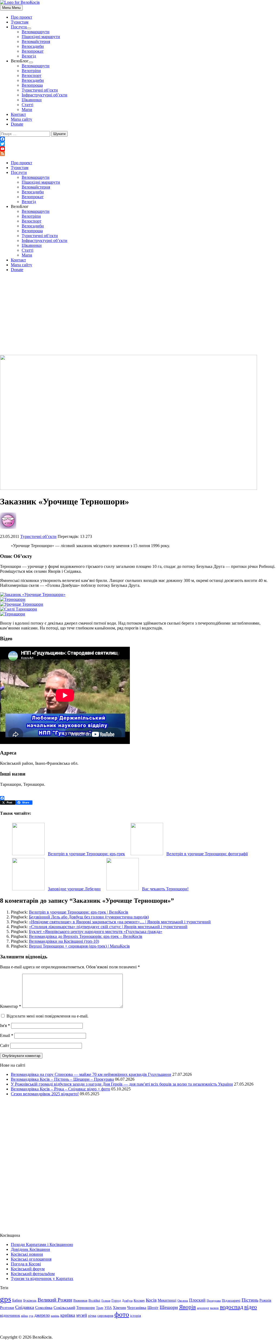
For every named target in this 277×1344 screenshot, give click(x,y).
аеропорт (203, 1307)
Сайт (4, 1045)
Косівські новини (27, 1254)
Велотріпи (31, 70)
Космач (139, 1300)
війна (24, 1315)
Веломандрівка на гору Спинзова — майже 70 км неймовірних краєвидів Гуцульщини (91, 1074)
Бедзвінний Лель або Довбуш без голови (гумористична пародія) (89, 917)
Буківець (30, 1300)
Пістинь (250, 1300)
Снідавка (24, 1307)
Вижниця (80, 1300)
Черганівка (136, 1307)
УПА (108, 1308)
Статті (27, 104)
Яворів (187, 1307)
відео (250, 1307)
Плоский (197, 1300)
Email (6, 1035)
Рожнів (265, 1300)
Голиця (105, 1300)
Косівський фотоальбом (33, 1273)
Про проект (21, 17)
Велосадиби (33, 46)
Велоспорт (31, 75)
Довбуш (127, 1300)
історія (135, 1316)
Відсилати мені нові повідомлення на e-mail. (47, 1016)
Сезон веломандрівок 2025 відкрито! (45, 1094)
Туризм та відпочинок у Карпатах (42, 1278)
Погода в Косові (26, 1264)
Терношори (85, 1307)
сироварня (105, 1316)
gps (5, 1299)
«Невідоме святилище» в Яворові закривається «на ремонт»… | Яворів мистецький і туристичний (120, 921)
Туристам (19, 22)
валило (214, 1307)
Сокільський (64, 1307)
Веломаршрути (36, 31)
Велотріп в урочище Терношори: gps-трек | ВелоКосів (78, 912)
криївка (67, 1315)
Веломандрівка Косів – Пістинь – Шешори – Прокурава (62, 1079)
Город (116, 1300)
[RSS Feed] (138, 153)
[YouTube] (138, 148)
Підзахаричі (231, 1300)
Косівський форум (28, 1268)
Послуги (19, 27)
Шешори (169, 1307)
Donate (17, 124)
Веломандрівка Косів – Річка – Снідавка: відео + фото (60, 1089)
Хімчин (119, 1307)
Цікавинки (32, 99)
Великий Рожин (55, 1300)
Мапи (27, 109)
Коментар (10, 1006)
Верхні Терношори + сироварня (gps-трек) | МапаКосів (79, 946)
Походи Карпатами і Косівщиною (42, 1244)
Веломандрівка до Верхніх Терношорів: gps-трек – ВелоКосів (85, 936)
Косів (151, 1300)
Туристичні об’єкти (40, 90)
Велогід (29, 56)
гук (31, 1315)
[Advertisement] (138, 314)
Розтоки (7, 1307)
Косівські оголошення (31, 1259)
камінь (55, 1315)
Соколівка (43, 1307)
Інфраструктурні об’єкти (44, 95)
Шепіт (153, 1307)
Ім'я (5, 1025)
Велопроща (32, 85)
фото (121, 1314)
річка (92, 1316)
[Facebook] (138, 139)
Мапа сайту (21, 119)
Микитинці (167, 1300)
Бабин (17, 1300)
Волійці (94, 1300)
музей (81, 1315)
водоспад (231, 1306)
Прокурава (214, 1300)
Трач (99, 1308)
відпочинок (10, 1315)
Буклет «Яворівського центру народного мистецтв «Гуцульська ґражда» (95, 931)
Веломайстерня (36, 41)
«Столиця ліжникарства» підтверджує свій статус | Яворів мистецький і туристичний (108, 926)
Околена (182, 1300)
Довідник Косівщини (30, 1249)
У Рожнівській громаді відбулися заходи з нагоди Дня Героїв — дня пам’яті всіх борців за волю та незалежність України (122, 1084)
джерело (42, 1315)
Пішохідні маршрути (41, 36)
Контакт (18, 114)
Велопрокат (33, 51)
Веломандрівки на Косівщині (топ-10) (64, 941)
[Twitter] (138, 144)
